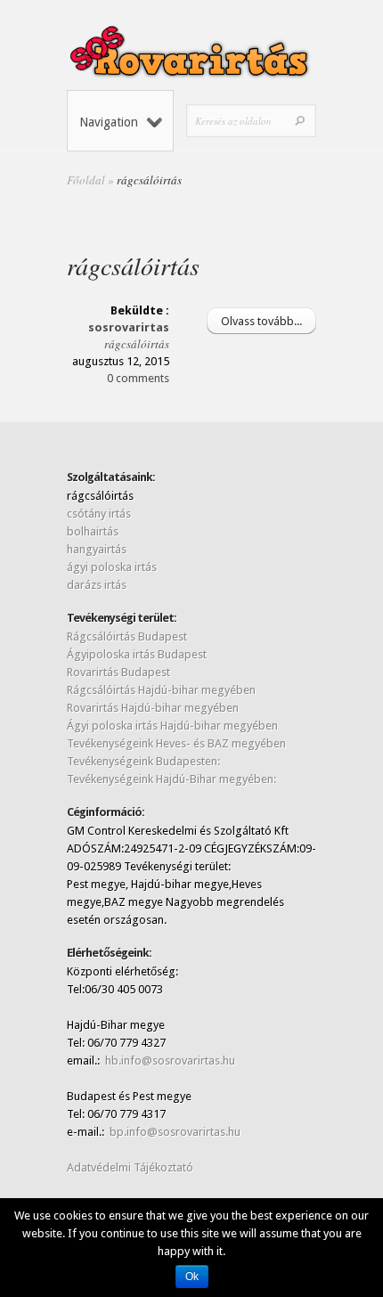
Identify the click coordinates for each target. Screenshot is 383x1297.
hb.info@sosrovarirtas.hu (170, 1060)
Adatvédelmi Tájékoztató (130, 1167)
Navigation (108, 122)
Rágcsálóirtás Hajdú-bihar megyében (161, 690)
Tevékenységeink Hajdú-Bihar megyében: (171, 779)
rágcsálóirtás (133, 265)
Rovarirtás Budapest (118, 672)
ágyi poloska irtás (112, 567)
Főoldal (86, 180)
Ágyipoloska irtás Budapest (137, 654)
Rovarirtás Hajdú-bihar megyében (153, 707)
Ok (192, 1276)
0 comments (138, 378)
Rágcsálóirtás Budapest (127, 636)
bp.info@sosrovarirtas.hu (175, 1131)
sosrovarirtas (128, 327)
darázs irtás (96, 584)
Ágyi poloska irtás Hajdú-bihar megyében (172, 725)
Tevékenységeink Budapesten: (143, 761)
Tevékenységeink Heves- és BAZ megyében (176, 743)
